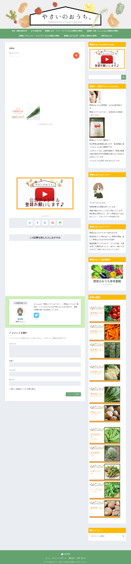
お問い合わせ (105, 161)
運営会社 (72, 558)
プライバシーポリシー (59, 558)
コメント (12, 344)
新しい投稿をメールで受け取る (23, 389)
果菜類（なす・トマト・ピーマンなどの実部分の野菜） (64, 31)
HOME (66, 554)
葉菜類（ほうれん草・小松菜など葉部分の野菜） (81, 36)
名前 (11, 361)
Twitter (36, 318)
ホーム (47, 558)
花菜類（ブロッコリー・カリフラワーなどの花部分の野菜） (39, 36)
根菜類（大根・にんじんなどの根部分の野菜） (103, 31)
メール (12, 370)
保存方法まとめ (106, 36)
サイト (11, 380)
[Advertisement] (45, 83)
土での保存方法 (36, 31)
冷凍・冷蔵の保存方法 (19, 31)
